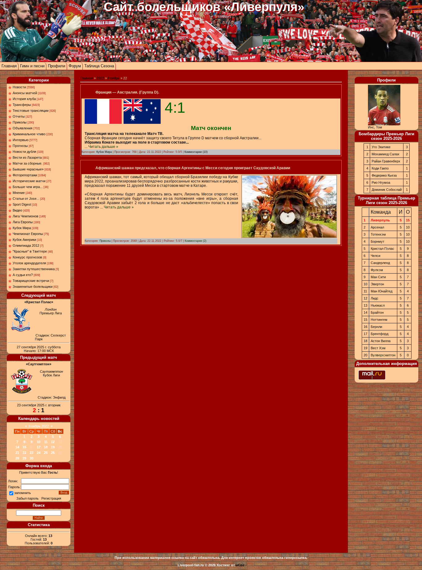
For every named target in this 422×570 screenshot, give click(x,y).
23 (31, 453)
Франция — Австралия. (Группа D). (127, 92)
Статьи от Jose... (26, 198)
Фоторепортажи (25, 175)
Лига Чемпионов (25, 216)
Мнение (19, 193)
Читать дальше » (103, 147)
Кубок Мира (22, 228)
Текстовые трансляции (31, 110)
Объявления (22, 128)
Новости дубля (24, 151)
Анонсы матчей (25, 93)
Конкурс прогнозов (27, 257)
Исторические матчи (29, 181)
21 (17, 453)
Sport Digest (22, 204)
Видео (17, 210)
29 (24, 458)
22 (24, 453)
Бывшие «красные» (28, 169)
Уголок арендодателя (29, 263)
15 (24, 447)
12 (53, 442)
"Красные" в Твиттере (30, 251)
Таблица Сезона (99, 66)
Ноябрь (114, 78)
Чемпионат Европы (28, 234)
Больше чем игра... (28, 187)
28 (17, 458)
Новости (19, 87)
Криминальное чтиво (29, 134)
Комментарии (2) (195, 240)
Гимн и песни (32, 66)
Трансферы (22, 105)
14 (17, 447)
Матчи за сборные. (27, 163)
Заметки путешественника (34, 269)
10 (38, 442)
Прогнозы (20, 146)
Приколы (20, 122)
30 (31, 458)
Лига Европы (23, 222)
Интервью (20, 140)
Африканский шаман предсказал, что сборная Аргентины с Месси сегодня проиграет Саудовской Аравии (192, 168)
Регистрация (51, 498)
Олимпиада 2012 (26, 245)
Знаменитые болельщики (33, 286)
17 (38, 447)
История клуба (24, 99)
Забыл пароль (27, 498)
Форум (75, 66)
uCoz (240, 565)
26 (53, 453)
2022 (100, 78)
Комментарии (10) (196, 151)
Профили (56, 66)
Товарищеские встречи (31, 281)
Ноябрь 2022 (39, 426)
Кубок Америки (24, 239)
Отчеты (19, 116)
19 (53, 447)
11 (46, 442)
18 (46, 447)
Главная (9, 66)
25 (46, 453)
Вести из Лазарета (27, 157)
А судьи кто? (23, 275)
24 (38, 453)
